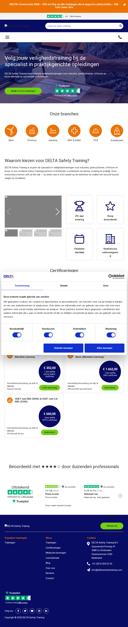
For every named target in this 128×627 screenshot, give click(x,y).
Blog (48, 563)
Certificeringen (53, 547)
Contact (50, 578)
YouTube (32, 610)
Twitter (25, 610)
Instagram (39, 610)
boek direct (110, 387)
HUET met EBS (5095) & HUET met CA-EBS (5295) (36, 400)
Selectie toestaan (63, 348)
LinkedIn (46, 610)
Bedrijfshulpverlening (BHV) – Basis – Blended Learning (36, 355)
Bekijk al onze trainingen (23, 91)
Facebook (18, 610)
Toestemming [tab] (22, 285)
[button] (57, 211)
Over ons (50, 568)
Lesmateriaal (52, 558)
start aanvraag (49, 387)
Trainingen (10, 542)
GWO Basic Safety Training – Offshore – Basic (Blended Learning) (98, 355)
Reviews (50, 573)
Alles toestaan (104, 348)
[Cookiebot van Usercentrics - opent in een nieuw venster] (110, 276)
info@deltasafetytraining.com (107, 570)
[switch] (48, 334)
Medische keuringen (56, 552)
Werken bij (112, 525)
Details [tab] (64, 285)
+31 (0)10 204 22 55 (102, 563)
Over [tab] (105, 285)
